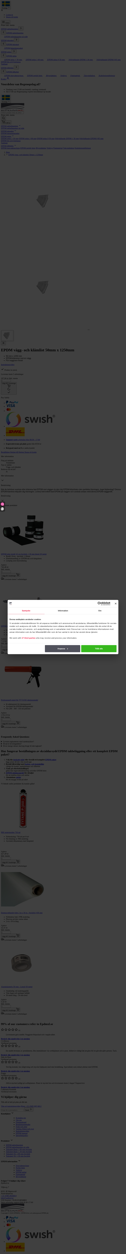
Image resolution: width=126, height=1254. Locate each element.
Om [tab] (99, 611)
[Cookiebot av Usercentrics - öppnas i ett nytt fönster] (99, 603)
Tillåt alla (99, 648)
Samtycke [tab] (26, 611)
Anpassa (61, 648)
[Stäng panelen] (116, 603)
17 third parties (29, 638)
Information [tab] (63, 611)
